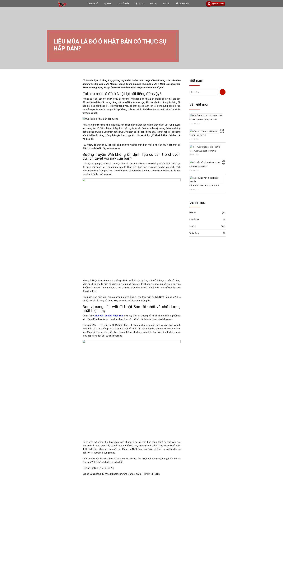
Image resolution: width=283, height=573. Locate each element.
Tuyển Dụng (194, 233)
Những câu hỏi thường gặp (125, 547)
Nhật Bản (179, 529)
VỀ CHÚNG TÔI (182, 4)
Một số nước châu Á (183, 544)
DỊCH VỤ (108, 4)
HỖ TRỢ (153, 4)
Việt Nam (179, 539)
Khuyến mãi (194, 219)
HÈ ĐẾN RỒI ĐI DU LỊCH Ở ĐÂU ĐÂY (203, 120)
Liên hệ (117, 542)
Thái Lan (178, 534)
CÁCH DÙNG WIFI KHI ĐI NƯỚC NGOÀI (204, 186)
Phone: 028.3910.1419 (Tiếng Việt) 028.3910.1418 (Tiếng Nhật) (79, 530)
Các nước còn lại (182, 548)
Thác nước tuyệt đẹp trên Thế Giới (202, 151)
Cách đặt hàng (120, 538)
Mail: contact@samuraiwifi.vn (65, 534)
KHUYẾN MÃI (123, 4)
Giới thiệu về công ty (122, 534)
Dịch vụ (192, 213)
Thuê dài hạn (180, 553)
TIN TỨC (166, 4)
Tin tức (192, 226)
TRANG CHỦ (92, 4)
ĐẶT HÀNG (139, 4)
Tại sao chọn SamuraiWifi (124, 530)
